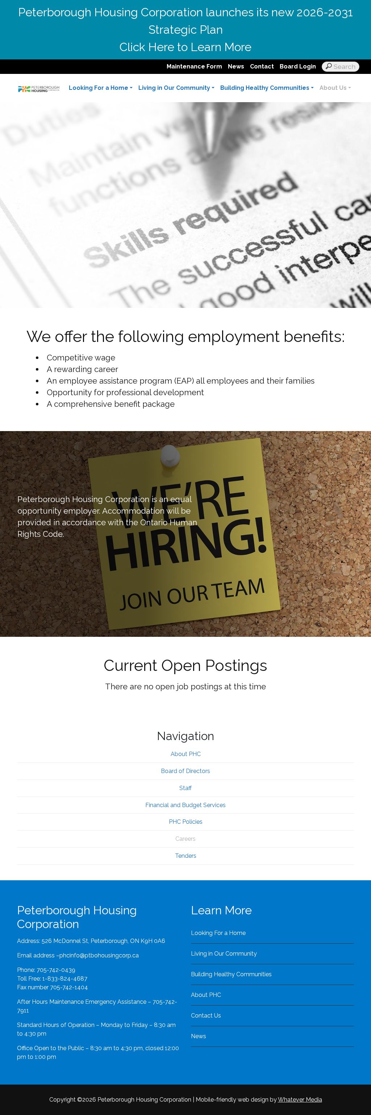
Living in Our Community (174, 87)
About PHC (186, 754)
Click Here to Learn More (185, 47)
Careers (185, 838)
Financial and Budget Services (185, 805)
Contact (262, 66)
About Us (333, 87)
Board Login (298, 66)
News (236, 66)
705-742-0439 (56, 969)
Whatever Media (300, 1099)
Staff (185, 788)
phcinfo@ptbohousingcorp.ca (99, 955)
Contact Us (206, 1015)
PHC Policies (186, 821)
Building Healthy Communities (264, 87)
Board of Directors (185, 771)
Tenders (185, 855)
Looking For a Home (98, 87)
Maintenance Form (194, 66)
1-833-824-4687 (64, 978)
